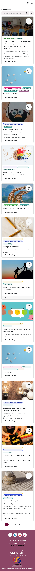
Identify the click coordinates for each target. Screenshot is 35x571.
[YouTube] (20, 535)
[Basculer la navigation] (32, 3)
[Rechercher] (27, 13)
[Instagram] (25, 535)
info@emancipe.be (17, 546)
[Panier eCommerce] (28, 3)
